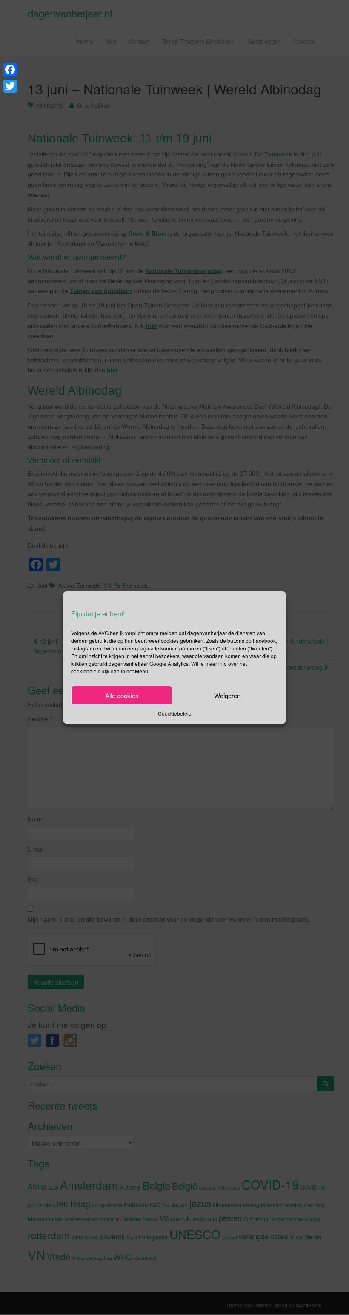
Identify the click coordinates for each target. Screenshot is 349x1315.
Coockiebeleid (175, 713)
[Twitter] (10, 86)
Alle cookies (122, 695)
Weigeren (227, 695)
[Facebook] (10, 69)
